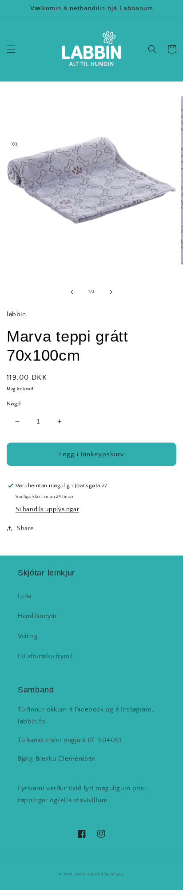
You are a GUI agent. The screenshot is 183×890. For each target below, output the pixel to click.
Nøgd (14, 403)
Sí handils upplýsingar (47, 509)
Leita (25, 596)
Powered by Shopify (106, 874)
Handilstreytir (37, 616)
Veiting (27, 636)
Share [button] (25, 528)
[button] (11, 49)
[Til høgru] (111, 292)
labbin (80, 874)
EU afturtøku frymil (45, 656)
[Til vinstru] (72, 292)
